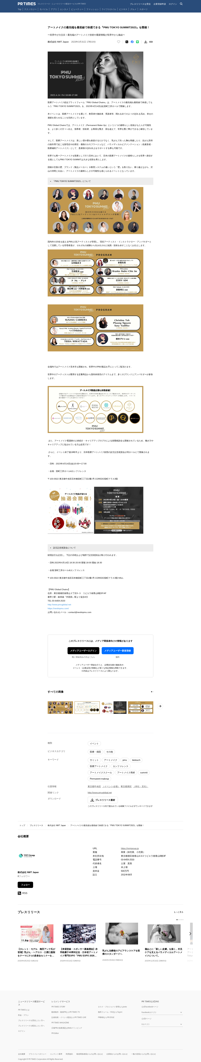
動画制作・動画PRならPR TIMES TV (66, 1012)
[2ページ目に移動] (152, 691)
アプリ (54, 9)
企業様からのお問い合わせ (117, 1054)
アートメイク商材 (126, 772)
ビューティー (77, 9)
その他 (109, 752)
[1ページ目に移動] (151, 691)
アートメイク (110, 760)
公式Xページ (146, 1018)
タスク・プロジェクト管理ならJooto (112, 1006)
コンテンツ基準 (56, 1054)
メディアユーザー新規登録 (117, 650)
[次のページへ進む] (160, 706)
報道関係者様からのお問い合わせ (89, 1054)
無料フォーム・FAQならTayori (110, 1012)
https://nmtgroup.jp (130, 848)
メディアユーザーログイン (83, 650)
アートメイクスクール (101, 772)
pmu (125, 760)
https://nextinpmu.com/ (58, 608)
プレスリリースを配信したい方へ (31, 1025)
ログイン (173, 4)
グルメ (133, 9)
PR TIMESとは (23, 1010)
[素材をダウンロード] (145, 41)
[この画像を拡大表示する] (60, 707)
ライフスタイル (109, 9)
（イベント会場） (111, 786)
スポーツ (143, 9)
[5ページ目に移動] (182, 919)
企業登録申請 (159, 4)
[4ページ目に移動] (181, 919)
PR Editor (55, 1033)
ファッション (92, 9)
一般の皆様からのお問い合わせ (143, 1054)
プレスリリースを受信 (140, 4)
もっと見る (178, 912)
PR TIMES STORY (58, 1006)
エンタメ (64, 9)
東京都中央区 (94, 786)
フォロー (25, 885)
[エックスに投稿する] (126, 41)
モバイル (44, 9)
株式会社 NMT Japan (57, 825)
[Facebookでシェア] (132, 41)
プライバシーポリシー (37, 1054)
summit (143, 772)
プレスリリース (36, 825)
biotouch (136, 760)
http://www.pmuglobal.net (59, 604)
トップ (22, 825)
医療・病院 (95, 752)
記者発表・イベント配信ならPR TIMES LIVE (69, 1017)
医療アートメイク (99, 766)
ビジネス (123, 9)
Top (19, 9)
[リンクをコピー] (151, 41)
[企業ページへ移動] (27, 857)
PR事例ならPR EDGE (106, 1017)
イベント (94, 743)
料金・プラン (23, 1015)
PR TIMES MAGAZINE (60, 1022)
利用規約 (69, 1054)
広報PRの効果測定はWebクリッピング (67, 1028)
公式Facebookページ (150, 1006)
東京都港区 (126, 786)
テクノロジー (30, 9)
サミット (94, 760)
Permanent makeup (99, 778)
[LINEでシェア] (137, 41)
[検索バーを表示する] (181, 4)
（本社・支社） (140, 786)
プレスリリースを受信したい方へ (31, 1020)
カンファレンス (120, 766)
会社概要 (21, 1054)
